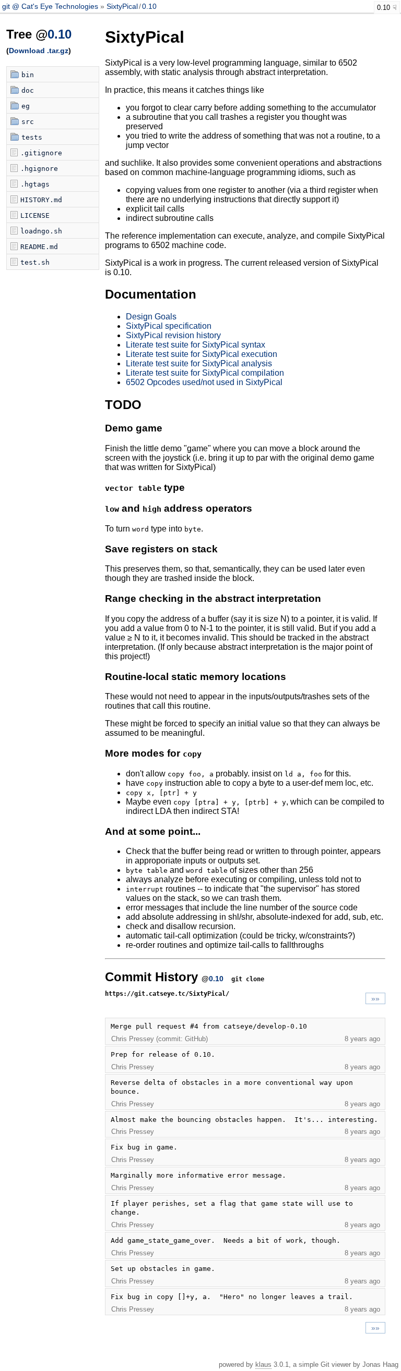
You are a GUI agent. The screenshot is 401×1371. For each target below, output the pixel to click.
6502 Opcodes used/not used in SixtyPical (204, 382)
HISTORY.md (41, 200)
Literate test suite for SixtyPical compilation (205, 372)
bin (27, 75)
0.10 (149, 6)
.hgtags (35, 184)
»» (375, 998)
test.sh (35, 262)
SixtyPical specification (168, 326)
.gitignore (41, 153)
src (27, 122)
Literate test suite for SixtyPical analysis (199, 363)
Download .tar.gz (38, 50)
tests (31, 137)
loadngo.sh (41, 231)
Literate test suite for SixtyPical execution (201, 354)
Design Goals (151, 316)
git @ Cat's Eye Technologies (51, 6)
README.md (39, 247)
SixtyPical (122, 6)
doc (27, 90)
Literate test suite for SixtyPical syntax (195, 344)
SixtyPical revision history (173, 335)
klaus (263, 1364)
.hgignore (39, 168)
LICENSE (35, 215)
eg (25, 106)
